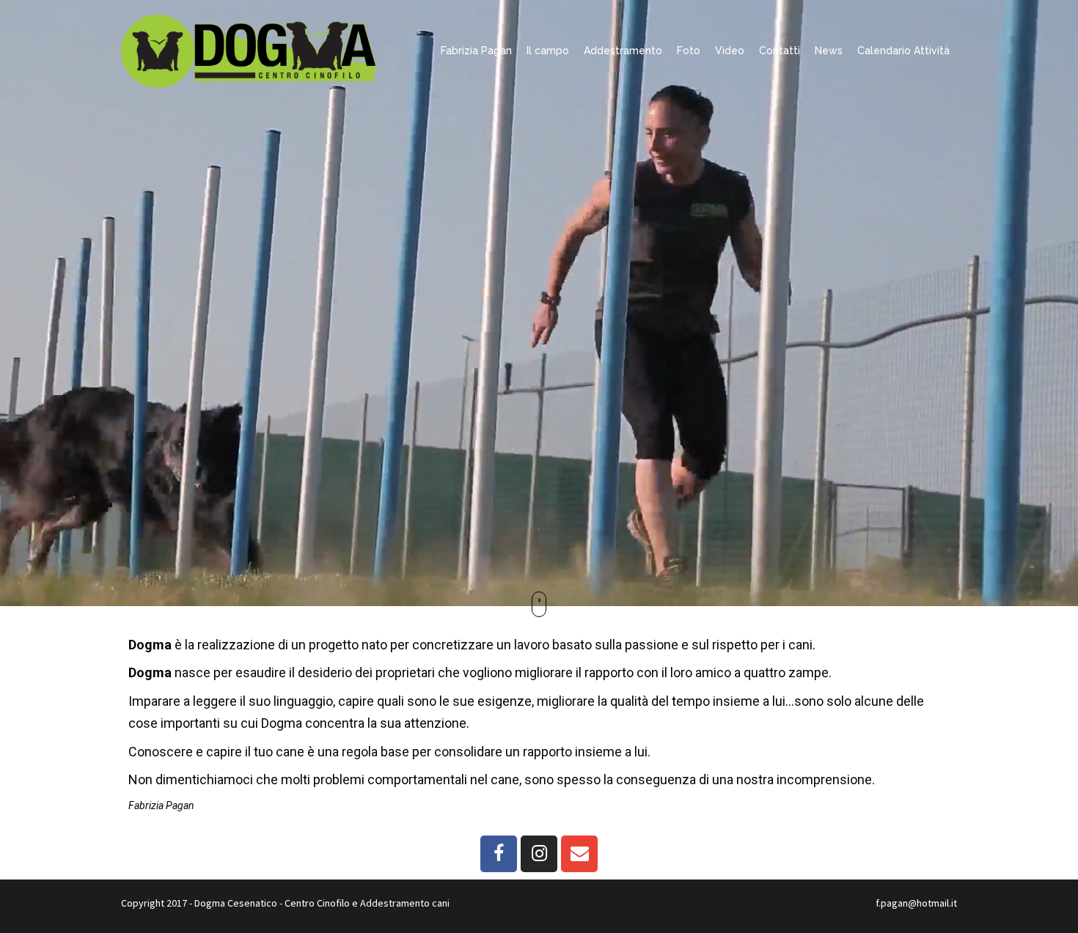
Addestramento (623, 50)
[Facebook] (498, 854)
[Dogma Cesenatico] (248, 49)
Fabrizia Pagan (476, 50)
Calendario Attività (903, 50)
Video (729, 50)
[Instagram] (539, 854)
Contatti (779, 50)
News (829, 50)
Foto (688, 50)
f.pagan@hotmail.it (916, 903)
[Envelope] (579, 854)
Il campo (548, 50)
